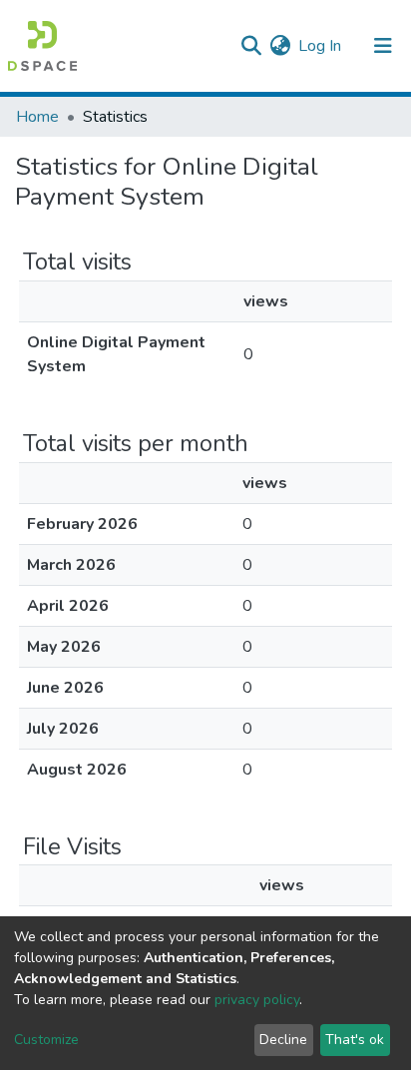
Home (37, 117)
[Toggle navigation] (383, 46)
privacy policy (256, 999)
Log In (320, 46)
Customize (46, 1039)
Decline (283, 1039)
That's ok (354, 1039)
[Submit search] (250, 46)
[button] (279, 46)
